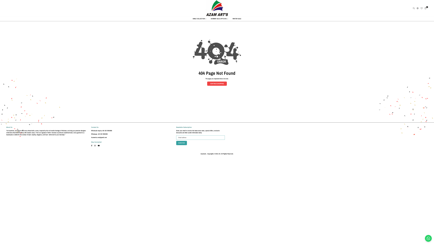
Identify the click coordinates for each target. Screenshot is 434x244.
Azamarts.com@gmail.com (99, 137)
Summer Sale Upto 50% (219, 19)
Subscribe (181, 143)
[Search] (414, 8)
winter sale (237, 19)
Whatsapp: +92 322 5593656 (99, 134)
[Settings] (418, 8)
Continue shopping (217, 84)
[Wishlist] (422, 8)
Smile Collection (199, 19)
